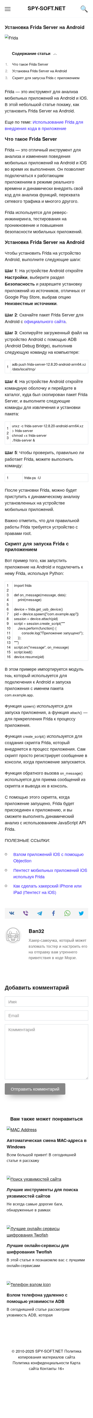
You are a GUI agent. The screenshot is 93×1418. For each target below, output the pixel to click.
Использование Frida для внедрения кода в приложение (44, 125)
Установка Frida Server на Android (39, 70)
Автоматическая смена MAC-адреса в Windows (47, 1143)
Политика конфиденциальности (41, 1362)
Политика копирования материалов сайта (50, 1354)
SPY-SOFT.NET (46, 8)
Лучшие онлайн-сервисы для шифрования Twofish (38, 1248)
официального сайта (45, 321)
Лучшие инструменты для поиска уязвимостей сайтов (42, 1192)
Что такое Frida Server (30, 64)
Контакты (48, 1368)
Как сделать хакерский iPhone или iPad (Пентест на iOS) (47, 889)
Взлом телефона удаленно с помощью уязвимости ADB (37, 1298)
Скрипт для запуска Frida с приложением (45, 77)
